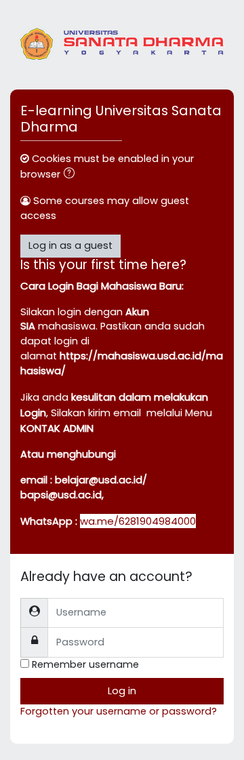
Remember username (85, 664)
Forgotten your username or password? (118, 711)
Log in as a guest (70, 245)
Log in (122, 691)
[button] (72, 175)
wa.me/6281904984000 (138, 521)
